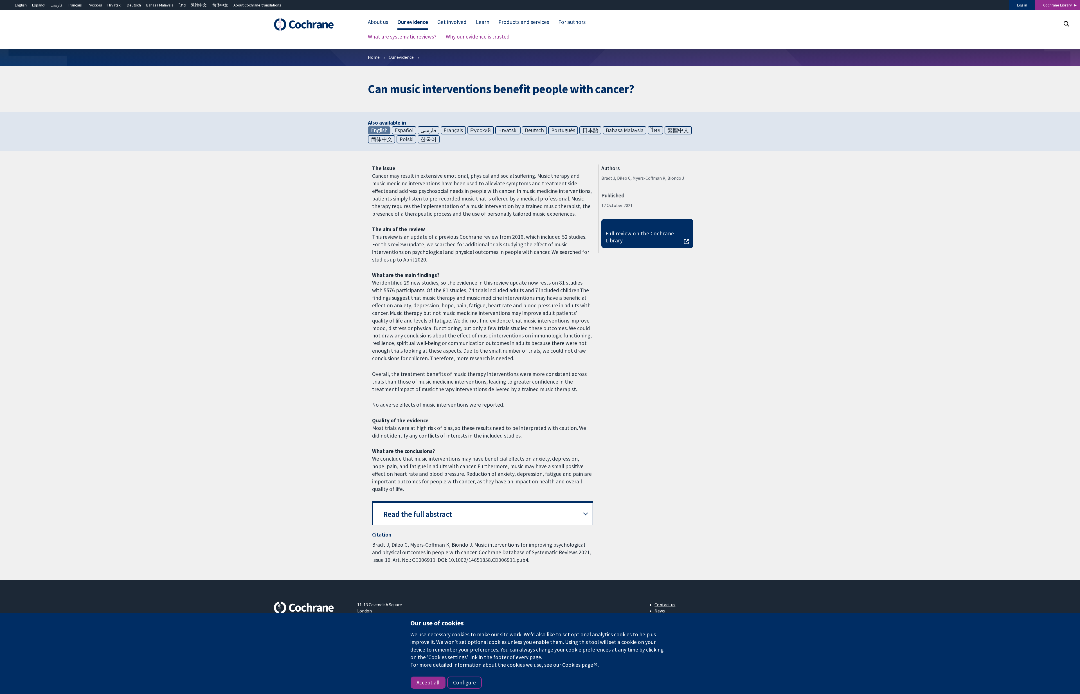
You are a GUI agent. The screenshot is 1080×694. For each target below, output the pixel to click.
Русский (94, 5)
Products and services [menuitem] (523, 22)
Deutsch (134, 5)
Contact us (664, 604)
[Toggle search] (1066, 23)
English (21, 5)
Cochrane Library (1057, 5)
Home (374, 57)
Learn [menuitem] (482, 22)
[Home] (311, 24)
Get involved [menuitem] (452, 22)
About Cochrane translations (257, 5)
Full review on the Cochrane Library (640, 237)
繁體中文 (199, 5)
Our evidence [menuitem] (412, 22)
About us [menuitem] (378, 22)
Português (563, 130)
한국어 (428, 139)
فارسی (56, 5)
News (659, 611)
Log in (1022, 5)
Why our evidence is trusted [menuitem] (478, 36)
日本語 (590, 130)
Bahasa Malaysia (160, 5)
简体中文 (220, 5)
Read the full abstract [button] (417, 514)
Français (75, 5)
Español (38, 5)
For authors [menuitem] (572, 22)
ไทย (182, 5)
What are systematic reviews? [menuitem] (402, 36)
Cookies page (577, 664)
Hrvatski (114, 5)
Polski (406, 139)
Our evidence (401, 57)
